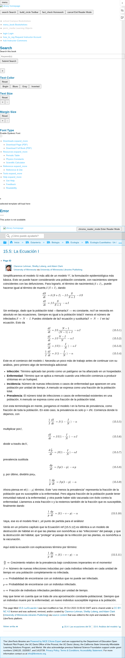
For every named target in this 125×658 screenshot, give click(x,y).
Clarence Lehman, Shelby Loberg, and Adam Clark (38, 266)
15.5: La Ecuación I (28, 608)
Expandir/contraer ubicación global (120, 242)
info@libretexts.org (36, 653)
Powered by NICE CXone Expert (46, 641)
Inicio (17, 242)
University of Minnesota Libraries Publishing (61, 270)
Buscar (8, 236)
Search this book (8, 51)
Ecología (75, 242)
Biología (55, 242)
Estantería (35, 242)
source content (59, 615)
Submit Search (9, 61)
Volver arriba (9, 626)
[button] (11, 184)
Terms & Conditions (69, 650)
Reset (5, 82)
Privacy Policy (52, 650)
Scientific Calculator (15, 162)
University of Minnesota (25, 270)
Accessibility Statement (91, 650)
